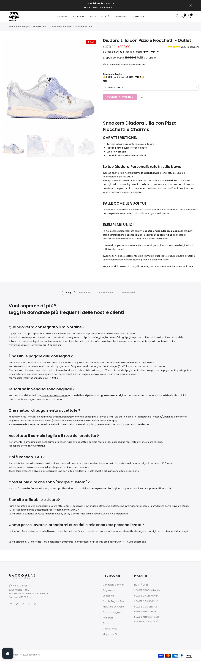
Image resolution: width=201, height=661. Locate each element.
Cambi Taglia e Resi (113, 601)
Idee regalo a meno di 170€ (32, 26)
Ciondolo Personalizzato (122, 266)
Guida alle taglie (112, 74)
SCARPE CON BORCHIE (146, 601)
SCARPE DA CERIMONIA (146, 595)
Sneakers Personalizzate (180, 266)
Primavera (160, 266)
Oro (151, 266)
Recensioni (128, 292)
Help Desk (108, 617)
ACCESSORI (78, 16)
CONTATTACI (139, 16)
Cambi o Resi (106, 292)
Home (12, 26)
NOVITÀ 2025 (141, 584)
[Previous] (8, 85)
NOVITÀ (105, 16)
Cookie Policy (110, 628)
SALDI (93, 16)
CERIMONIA (120, 16)
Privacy (107, 623)
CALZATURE (61, 16)
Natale (144, 266)
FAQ (68, 292)
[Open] (7, 653)
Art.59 (55, 378)
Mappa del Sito (111, 634)
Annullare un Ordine (114, 606)
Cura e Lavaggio (112, 612)
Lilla (138, 266)
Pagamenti (109, 590)
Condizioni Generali (113, 584)
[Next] (92, 85)
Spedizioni (85, 292)
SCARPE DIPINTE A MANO (147, 590)
